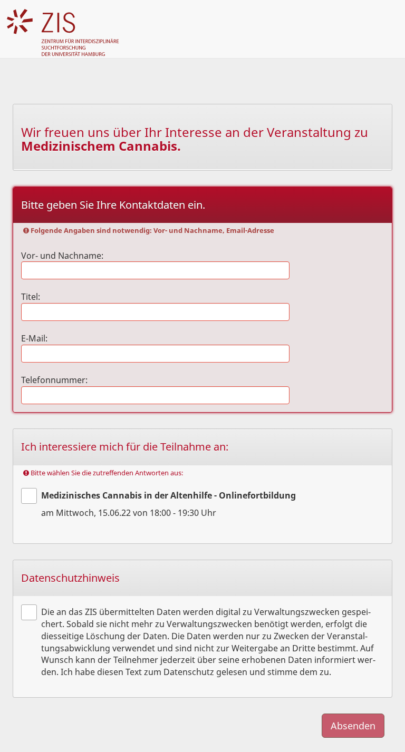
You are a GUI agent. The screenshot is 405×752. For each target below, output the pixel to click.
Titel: (30, 296)
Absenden (353, 725)
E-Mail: (34, 338)
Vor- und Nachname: (62, 255)
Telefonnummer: (54, 380)
